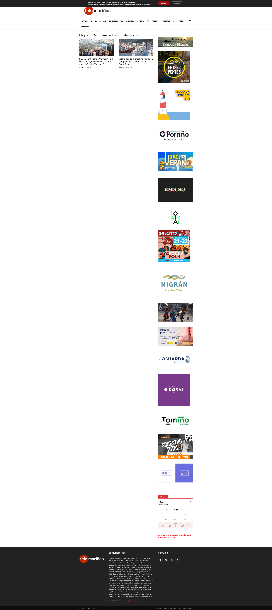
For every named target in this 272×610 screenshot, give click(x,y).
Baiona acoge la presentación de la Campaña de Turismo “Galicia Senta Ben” (136, 62)
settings (146, 4)
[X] (172, 560)
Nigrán (103, 21)
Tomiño (155, 21)
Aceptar (164, 3)
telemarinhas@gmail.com (128, 601)
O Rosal (140, 21)
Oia (122, 21)
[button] (190, 21)
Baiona (94, 21)
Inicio (80, 32)
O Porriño (166, 21)
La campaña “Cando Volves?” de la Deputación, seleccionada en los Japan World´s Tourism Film (96, 62)
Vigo (181, 21)
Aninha (81, 67)
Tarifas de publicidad (169, 608)
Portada (84, 21)
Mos (174, 21)
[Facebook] (160, 560)
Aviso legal (158, 608)
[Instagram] (166, 560)
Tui (148, 21)
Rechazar (177, 3)
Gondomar (113, 21)
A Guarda (130, 21)
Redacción (122, 67)
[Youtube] (178, 560)
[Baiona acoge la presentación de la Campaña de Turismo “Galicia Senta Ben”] (136, 47)
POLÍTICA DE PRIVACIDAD (185, 608)
